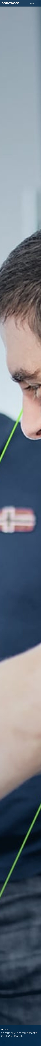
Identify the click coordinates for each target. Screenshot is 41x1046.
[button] (32, 3)
